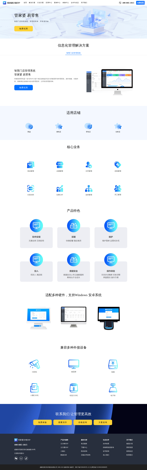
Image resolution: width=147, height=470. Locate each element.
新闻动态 (129, 451)
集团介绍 (129, 443)
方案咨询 (103, 422)
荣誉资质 (129, 447)
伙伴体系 (106, 443)
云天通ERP (64, 447)
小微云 (63, 451)
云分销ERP (64, 443)
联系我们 (129, 455)
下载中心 (84, 447)
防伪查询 (84, 451)
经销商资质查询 (108, 447)
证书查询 (106, 451)
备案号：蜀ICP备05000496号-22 (79, 467)
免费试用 (140, 3)
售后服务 (84, 443)
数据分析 (64, 455)
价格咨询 (82, 422)
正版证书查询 (85, 455)
